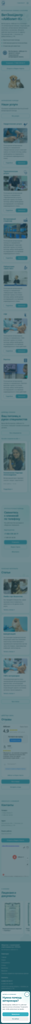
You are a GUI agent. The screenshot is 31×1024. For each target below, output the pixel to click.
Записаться (15, 1014)
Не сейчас (15, 1019)
